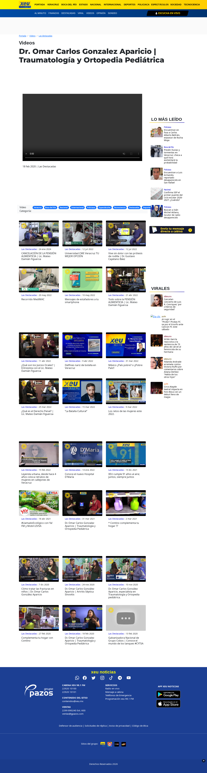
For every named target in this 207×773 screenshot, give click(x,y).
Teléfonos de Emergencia (118, 695)
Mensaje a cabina (114, 691)
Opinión (101, 13)
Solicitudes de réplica (96, 725)
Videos (90, 13)
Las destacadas (45, 35)
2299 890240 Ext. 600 (73, 710)
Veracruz (53, 4)
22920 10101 (69, 691)
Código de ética (140, 725)
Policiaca (143, 4)
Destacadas (68, 13)
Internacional (112, 4)
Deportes (129, 4)
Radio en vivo (112, 688)
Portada (40, 4)
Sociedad (175, 4)
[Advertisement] (172, 427)
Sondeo (112, 13)
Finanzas (53, 13)
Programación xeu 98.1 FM (119, 698)
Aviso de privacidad (119, 725)
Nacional (95, 4)
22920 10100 (69, 688)
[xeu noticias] (25, 4)
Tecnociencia (192, 4)
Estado (83, 4)
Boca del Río (69, 4)
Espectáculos (160, 4)
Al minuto (40, 13)
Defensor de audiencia (70, 725)
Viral (81, 13)
